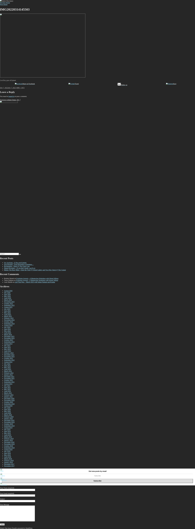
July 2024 (7, 327)
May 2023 (7, 349)
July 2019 (7, 429)
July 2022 (7, 364)
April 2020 (7, 413)
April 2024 (7, 333)
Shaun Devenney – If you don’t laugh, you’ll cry (19, 268)
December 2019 (9, 420)
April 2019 (7, 435)
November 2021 (9, 378)
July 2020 (7, 407)
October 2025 (8, 303)
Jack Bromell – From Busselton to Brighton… (19, 264)
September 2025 (9, 305)
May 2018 (7, 455)
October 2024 (8, 322)
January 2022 (8, 375)
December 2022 (9, 355)
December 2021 (9, 376)
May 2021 (7, 389)
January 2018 (8, 462)
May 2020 (7, 411)
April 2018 (7, 457)
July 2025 (7, 309)
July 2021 (7, 386)
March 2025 (8, 316)
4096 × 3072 (20, 88)
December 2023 (9, 336)
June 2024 (7, 329)
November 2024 (9, 320)
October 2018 (8, 446)
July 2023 (7, 345)
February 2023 (9, 353)
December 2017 (9, 464)
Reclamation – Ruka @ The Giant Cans (17, 266)
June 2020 (7, 409)
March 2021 (8, 393)
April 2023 (7, 351)
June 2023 (7, 347)
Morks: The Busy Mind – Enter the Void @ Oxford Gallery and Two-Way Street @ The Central (35, 270)
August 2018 (8, 449)
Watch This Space (6, 528)
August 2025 (8, 307)
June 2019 (7, 431)
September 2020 (9, 404)
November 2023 (9, 338)
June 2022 (7, 365)
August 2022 (8, 362)
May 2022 (7, 367)
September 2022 (9, 360)
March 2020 (8, 415)
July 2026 (7, 292)
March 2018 (8, 459)
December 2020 (9, 398)
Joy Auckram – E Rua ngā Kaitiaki (15, 263)
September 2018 (9, 448)
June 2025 (7, 311)
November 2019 (9, 422)
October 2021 (8, 380)
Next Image (4, 4)
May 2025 (7, 313)
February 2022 (9, 373)
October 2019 (8, 424)
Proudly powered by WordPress (22, 528)
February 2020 (9, 417)
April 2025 (7, 314)
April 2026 (7, 298)
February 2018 (9, 460)
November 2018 (9, 444)
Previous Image (5, 3)
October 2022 (8, 358)
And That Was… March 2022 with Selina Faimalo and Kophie (35, 282)
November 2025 (9, 302)
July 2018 (7, 451)
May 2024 (7, 331)
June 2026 (7, 294)
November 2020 (9, 400)
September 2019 (9, 426)
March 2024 (8, 334)
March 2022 (8, 371)
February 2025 (9, 318)
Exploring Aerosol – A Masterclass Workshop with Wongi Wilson (37, 278)
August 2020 (8, 406)
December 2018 (9, 442)
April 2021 (7, 391)
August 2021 (8, 384)
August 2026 (8, 291)
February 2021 (9, 395)
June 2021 (7, 387)
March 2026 (8, 300)
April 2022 (7, 369)
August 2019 (8, 428)
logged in (11, 96)
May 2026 (7, 296)
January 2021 (8, 396)
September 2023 (9, 342)
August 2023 (8, 344)
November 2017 (9, 466)
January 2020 (8, 418)
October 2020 (8, 402)
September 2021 (9, 382)
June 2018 (7, 453)
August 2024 (8, 325)
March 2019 (8, 437)
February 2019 (9, 438)
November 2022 (9, 356)
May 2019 (7, 433)
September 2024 (9, 323)
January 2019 (8, 440)
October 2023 (8, 340)
